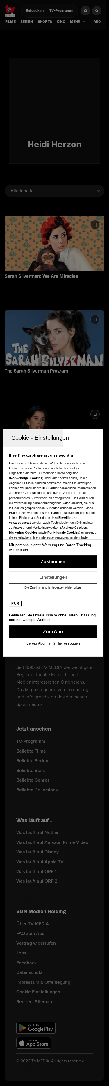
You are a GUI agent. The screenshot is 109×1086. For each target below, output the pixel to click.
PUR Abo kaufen (53, 631)
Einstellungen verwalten (53, 577)
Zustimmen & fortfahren (53, 561)
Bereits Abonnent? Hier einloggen (53, 643)
